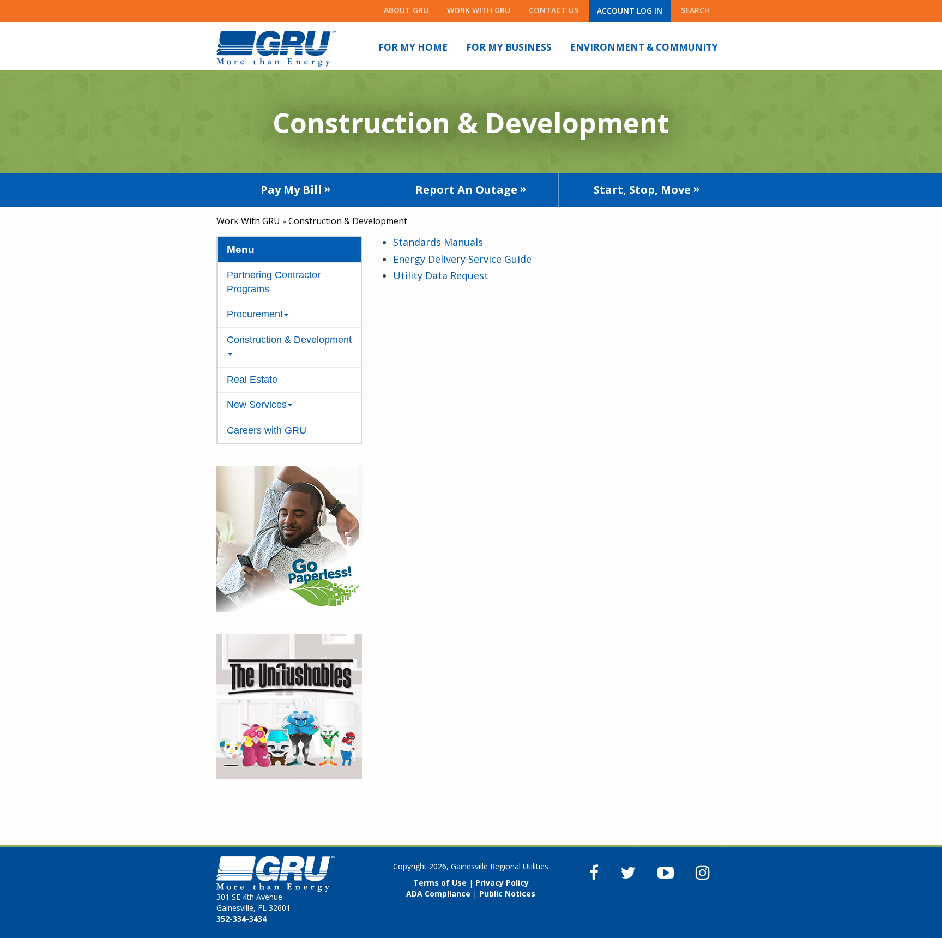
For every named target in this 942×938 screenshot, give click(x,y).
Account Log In (629, 10)
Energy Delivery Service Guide (462, 259)
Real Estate (252, 379)
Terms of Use (440, 882)
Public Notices (507, 893)
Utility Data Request (440, 275)
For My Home (413, 47)
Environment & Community (644, 47)
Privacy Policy (502, 882)
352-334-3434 (241, 918)
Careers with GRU (266, 430)
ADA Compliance (438, 893)
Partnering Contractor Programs (274, 281)
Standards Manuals (438, 242)
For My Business (509, 47)
